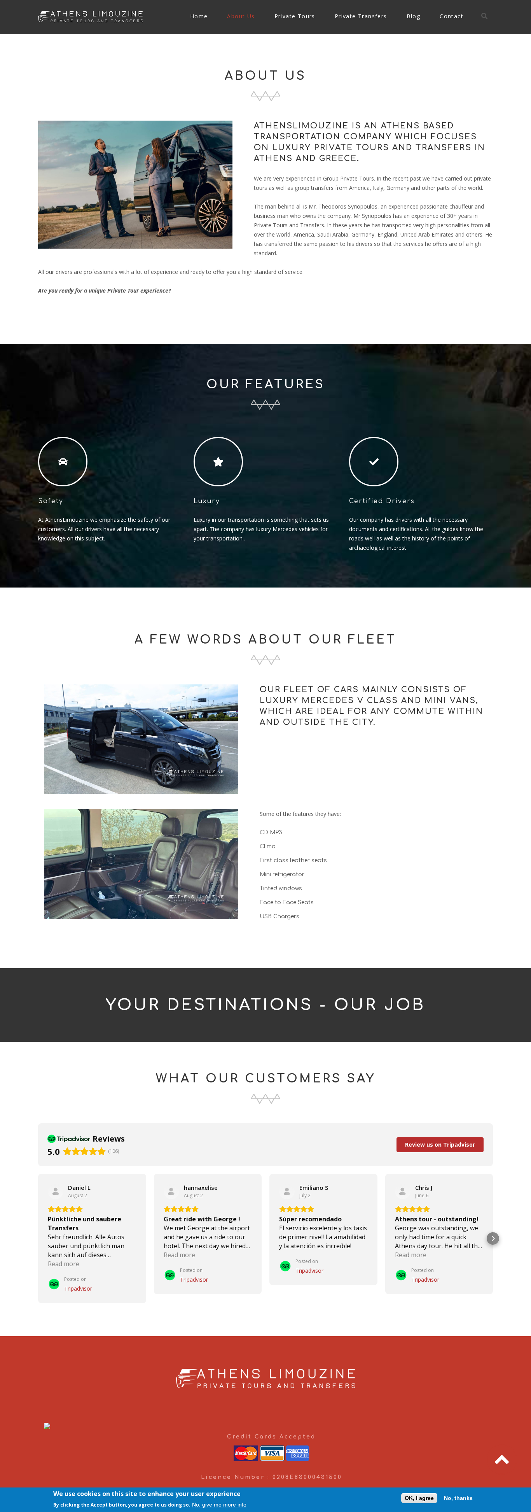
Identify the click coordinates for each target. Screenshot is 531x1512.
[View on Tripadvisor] (55, 1191)
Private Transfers (361, 16)
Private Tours (294, 16)
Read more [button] (63, 1263)
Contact (451, 16)
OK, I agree (419, 1498)
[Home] (90, 15)
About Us (241, 16)
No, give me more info (219, 1504)
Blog (414, 16)
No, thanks (458, 1498)
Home (199, 16)
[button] (38, 1238)
